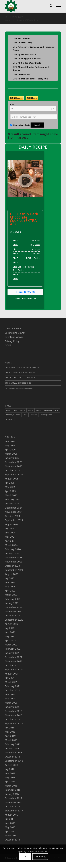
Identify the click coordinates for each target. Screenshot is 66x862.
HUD (57, 410)
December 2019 (13, 710)
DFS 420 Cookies (21, 38)
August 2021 (11, 673)
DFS (15, 410)
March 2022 (11, 644)
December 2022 (13, 607)
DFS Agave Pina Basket (24, 54)
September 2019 (14, 723)
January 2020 (12, 706)
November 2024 (13, 511)
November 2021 (13, 661)
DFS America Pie (21, 74)
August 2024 (11, 524)
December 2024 (13, 507)
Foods (38, 410)
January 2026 (12, 457)
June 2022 (10, 632)
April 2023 (10, 590)
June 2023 (10, 582)
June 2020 (10, 694)
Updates (9, 419)
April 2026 (10, 449)
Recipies (33, 415)
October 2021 (12, 665)
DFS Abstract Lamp (22, 42)
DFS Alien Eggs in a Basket (27, 58)
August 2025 (11, 478)
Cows (8, 410)
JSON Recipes (16, 98)
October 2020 (12, 690)
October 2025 (12, 470)
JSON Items (32, 98)
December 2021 (13, 657)
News (25, 415)
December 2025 (13, 462)
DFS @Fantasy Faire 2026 (14, 388)
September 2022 (14, 619)
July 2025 (10, 482)
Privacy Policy (12, 341)
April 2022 (10, 640)
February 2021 (13, 686)
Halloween (48, 410)
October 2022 (12, 615)
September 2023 (14, 569)
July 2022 (10, 627)
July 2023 (10, 578)
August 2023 (11, 574)
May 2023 (10, 586)
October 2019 (12, 719)
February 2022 (13, 648)
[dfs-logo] (27, 6)
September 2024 (14, 520)
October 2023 (12, 565)
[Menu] (57, 6)
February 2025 (13, 499)
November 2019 (13, 715)
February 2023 (13, 598)
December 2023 (13, 557)
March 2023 (11, 594)
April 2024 (10, 540)
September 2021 (14, 669)
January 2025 (12, 503)
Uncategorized (46, 415)
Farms (30, 410)
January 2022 (12, 652)
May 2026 (10, 445)
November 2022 (13, 611)
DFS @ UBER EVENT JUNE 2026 (17, 367)
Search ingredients (21, 125)
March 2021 (11, 681)
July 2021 (10, 677)
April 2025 (10, 491)
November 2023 (13, 561)
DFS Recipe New (14, 17)
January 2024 (12, 553)
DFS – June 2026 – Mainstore (15, 378)
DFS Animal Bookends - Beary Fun (30, 79)
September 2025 (14, 474)
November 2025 (13, 466)
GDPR (8, 345)
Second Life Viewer (15, 332)
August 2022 (11, 623)
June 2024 (10, 532)
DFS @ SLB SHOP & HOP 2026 (16, 372)
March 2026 (11, 453)
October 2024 (12, 515)
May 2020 (10, 698)
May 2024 (10, 536)
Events (22, 410)
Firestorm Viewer (14, 336)
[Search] (50, 6)
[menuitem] (50, 6)
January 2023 (12, 603)
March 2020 (11, 702)
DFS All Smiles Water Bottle (27, 63)
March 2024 (11, 544)
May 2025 (10, 486)
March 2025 (11, 495)
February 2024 (13, 549)
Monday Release (13, 415)
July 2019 (10, 727)
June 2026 (10, 441)
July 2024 (10, 528)
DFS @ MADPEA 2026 (13, 383)
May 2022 (10, 636)
